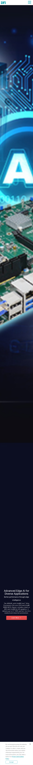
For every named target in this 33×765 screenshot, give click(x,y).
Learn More (15, 618)
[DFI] (3, 2)
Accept (11, 762)
